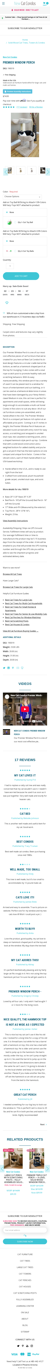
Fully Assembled (25, 1299)
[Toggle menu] (3, 3)
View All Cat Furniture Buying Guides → (20, 631)
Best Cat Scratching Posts (16, 621)
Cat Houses (25, 1286)
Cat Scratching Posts (25, 1293)
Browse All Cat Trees (12, 574)
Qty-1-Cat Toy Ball (25, 222)
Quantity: (7, 260)
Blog (25, 1325)
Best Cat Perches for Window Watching (23, 617)
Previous (5, 172)
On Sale (25, 1312)
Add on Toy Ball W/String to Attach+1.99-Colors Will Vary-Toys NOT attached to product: (24, 204)
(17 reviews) (22, 107)
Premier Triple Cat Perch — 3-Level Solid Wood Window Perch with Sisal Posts (37, 1179)
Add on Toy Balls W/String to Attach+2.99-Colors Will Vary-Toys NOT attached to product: (25, 232)
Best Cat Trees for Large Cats (18, 600)
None (12, 212)
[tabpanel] (10, 171)
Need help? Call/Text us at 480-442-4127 (25, 1361)
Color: (10, 191)
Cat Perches (25, 1280)
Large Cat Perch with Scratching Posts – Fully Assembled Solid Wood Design (13, 1179)
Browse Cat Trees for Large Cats (18, 587)
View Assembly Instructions (15, 520)
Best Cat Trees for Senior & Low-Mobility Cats (26, 614)
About (25, 1318)
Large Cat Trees (25, 1267)
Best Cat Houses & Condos (17, 624)
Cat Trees (25, 1261)
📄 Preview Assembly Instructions (17, 91)
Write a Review (36, 107)
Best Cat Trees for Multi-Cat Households (23, 603)
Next (42, 1124)
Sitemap (25, 1331)
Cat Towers (25, 1273)
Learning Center (25, 1306)
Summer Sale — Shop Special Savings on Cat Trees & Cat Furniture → (26, 18)
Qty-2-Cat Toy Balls (26, 251)
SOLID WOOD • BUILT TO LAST (26, 10)
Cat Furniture (25, 1254)
